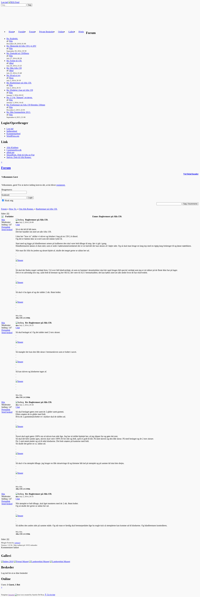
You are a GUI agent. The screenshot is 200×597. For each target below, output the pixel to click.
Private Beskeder (46, 32)
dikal (11, 63)
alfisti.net (10, 152)
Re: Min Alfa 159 (14, 68)
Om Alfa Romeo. (26, 209)
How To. (13, 209)
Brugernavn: (6, 189)
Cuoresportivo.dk (14, 150)
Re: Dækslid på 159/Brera (18, 53)
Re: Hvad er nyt (13, 75)
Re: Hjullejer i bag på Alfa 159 (20, 90)
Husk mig (8, 200)
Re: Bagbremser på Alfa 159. (19, 83)
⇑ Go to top (50, 594)
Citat (18, 224)
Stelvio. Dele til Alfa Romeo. (19, 157)
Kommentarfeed (13, 133)
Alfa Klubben (12, 147)
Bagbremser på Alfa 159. (46, 209)
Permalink (5, 227)
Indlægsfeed (12, 131)
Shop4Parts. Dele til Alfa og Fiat (20, 155)
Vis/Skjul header (191, 174)
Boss (11, 78)
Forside (21, 32)
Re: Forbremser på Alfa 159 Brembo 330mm (26, 105)
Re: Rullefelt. (12, 38)
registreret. (60, 185)
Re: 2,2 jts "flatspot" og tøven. (20, 97)
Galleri (71, 32)
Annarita (11, 595)
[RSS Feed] (13, 2)
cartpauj (17, 543)
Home (11, 32)
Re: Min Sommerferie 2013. (19, 112)
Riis (11, 41)
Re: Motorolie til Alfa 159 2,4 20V (21, 46)
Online (61, 32)
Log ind (4, 2)
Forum (32, 32)
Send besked (6, 229)
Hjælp (81, 32)
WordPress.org (13, 136)
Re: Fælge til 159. (14, 61)
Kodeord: (5, 195)
